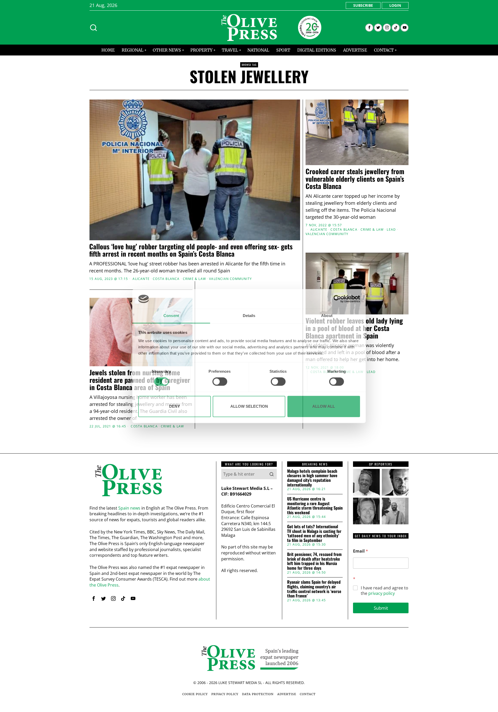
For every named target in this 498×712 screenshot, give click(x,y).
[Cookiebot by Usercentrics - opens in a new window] (337, 299)
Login (395, 5)
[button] (271, 474)
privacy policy (381, 593)
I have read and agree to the (384, 590)
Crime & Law (194, 279)
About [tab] (327, 316)
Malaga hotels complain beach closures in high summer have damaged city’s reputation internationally (312, 478)
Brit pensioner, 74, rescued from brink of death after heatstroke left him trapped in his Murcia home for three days (314, 561)
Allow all (323, 406)
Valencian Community (230, 279)
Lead (391, 230)
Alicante (141, 279)
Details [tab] (249, 316)
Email (360, 551)
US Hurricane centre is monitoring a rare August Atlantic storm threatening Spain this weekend (315, 506)
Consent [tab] (171, 316)
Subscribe (363, 5)
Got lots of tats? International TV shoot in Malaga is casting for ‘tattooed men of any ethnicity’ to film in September (314, 533)
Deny (174, 406)
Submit (381, 608)
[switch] (219, 381)
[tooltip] (369, 28)
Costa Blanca (166, 279)
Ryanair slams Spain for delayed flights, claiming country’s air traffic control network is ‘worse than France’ (314, 589)
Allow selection (249, 406)
